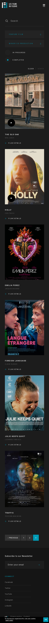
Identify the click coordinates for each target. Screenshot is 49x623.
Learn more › (9, 620)
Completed (18, 60)
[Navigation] (44, 5)
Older (31, 69)
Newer (41, 69)
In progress (18, 53)
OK (46, 620)
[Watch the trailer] (11, 123)
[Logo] (9, 5)
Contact (27, 616)
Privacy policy (16, 616)
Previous (13, 537)
